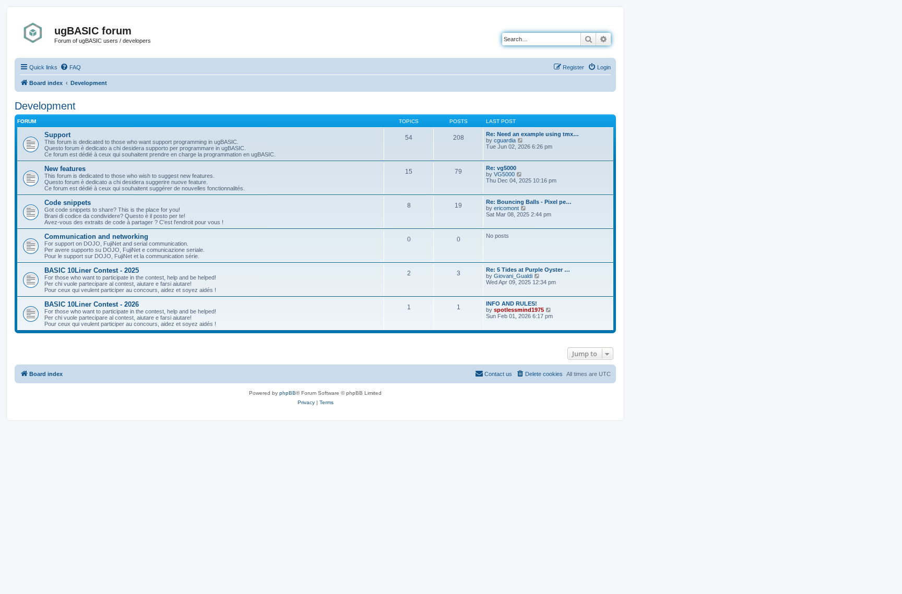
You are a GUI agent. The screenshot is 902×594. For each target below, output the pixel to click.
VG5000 (504, 174)
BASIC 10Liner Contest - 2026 (91, 304)
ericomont (506, 208)
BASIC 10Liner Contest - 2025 (91, 270)
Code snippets (67, 203)
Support (57, 135)
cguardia (505, 140)
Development (45, 106)
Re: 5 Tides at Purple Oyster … (528, 269)
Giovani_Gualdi (513, 276)
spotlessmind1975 (519, 310)
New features (65, 169)
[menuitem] (70, 67)
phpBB (287, 393)
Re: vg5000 (501, 168)
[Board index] (35, 33)
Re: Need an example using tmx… (532, 134)
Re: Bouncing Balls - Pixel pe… (529, 202)
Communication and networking (96, 236)
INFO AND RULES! (511, 303)
